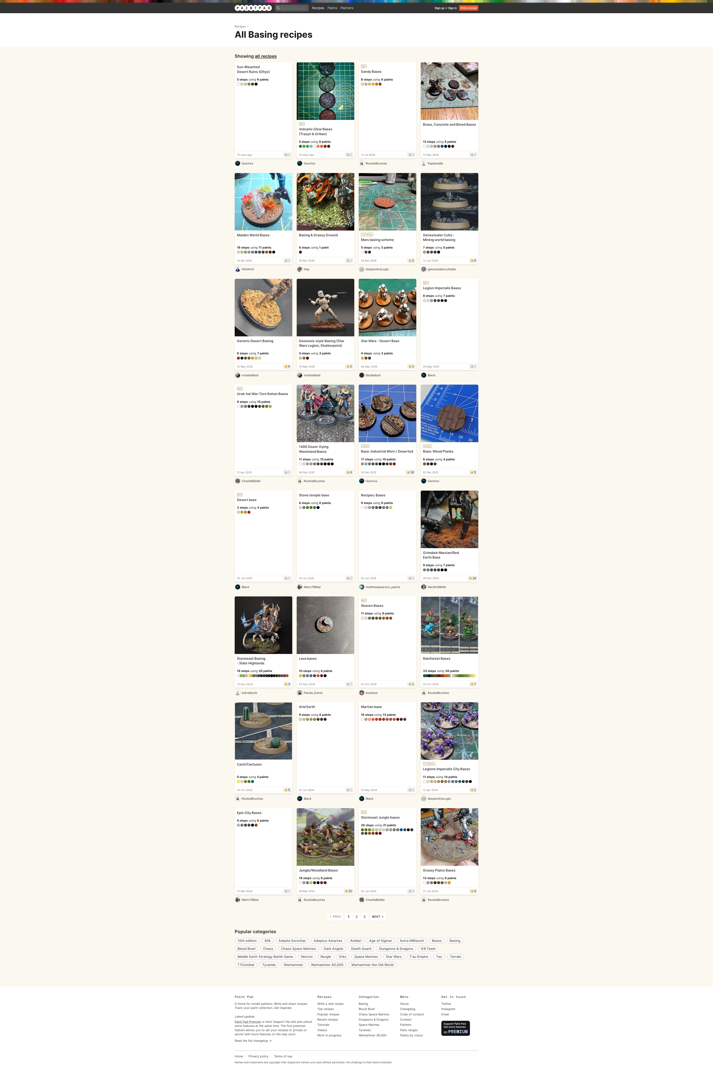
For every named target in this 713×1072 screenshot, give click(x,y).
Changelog (407, 1009)
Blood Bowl (367, 1009)
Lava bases (308, 658)
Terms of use (283, 1056)
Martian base (371, 707)
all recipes (266, 56)
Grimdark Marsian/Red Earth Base (441, 555)
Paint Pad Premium (248, 1022)
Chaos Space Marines (374, 1014)
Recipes (318, 8)
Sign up (439, 7)
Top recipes (325, 1009)
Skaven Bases (372, 606)
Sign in (452, 7)
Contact (405, 1019)
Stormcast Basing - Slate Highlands (251, 661)
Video (365, 446)
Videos (322, 1030)
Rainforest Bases (436, 658)
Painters (347, 8)
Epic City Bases (249, 813)
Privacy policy (258, 1056)
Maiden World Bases (253, 235)
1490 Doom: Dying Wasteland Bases (313, 449)
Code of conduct (412, 1014)
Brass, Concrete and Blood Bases (449, 124)
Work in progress (329, 1035)
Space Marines (369, 1025)
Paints (332, 8)
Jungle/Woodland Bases (318, 870)
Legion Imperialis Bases (442, 288)
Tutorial (367, 235)
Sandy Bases (371, 72)
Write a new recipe (330, 1004)
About (404, 1004)
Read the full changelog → (253, 1040)
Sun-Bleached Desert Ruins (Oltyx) (253, 69)
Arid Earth (307, 707)
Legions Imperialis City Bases (446, 769)
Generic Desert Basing (255, 341)
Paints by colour (411, 1035)
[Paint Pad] (253, 8)
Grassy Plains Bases (439, 870)
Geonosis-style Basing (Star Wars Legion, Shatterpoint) (321, 343)
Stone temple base (314, 495)
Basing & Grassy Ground (318, 235)
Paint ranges (409, 1030)
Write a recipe (469, 7)
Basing (363, 1004)
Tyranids (365, 1030)
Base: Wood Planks (438, 451)
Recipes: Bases (373, 495)
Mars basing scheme (377, 240)
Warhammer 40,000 (372, 1035)
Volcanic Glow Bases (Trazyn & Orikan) (315, 131)
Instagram (448, 1009)
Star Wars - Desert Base (380, 341)
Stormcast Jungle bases (380, 817)
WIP (302, 124)
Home (239, 1056)
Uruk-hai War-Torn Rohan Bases (262, 394)
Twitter (446, 1004)
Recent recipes (327, 1019)
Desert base (247, 500)
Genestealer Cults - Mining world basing (439, 237)
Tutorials (323, 1025)
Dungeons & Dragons (373, 1019)
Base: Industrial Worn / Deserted (387, 451)
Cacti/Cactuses (249, 764)
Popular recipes (328, 1014)
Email (445, 1014)
